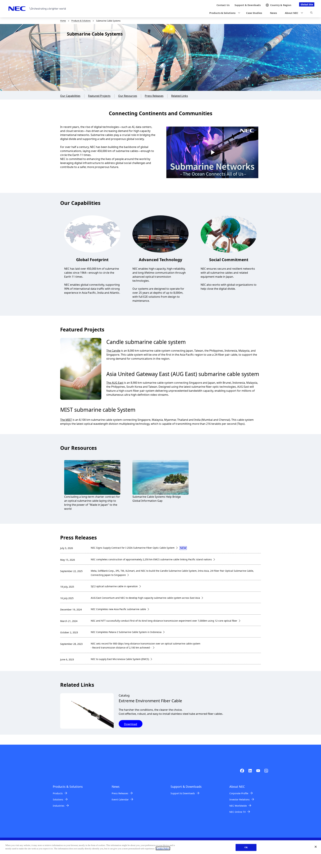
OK (246, 847)
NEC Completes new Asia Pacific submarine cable (118, 609)
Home (63, 20)
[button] (223, 13)
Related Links (179, 96)
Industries (58, 805)
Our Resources (127, 96)
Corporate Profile (238, 793)
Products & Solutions (81, 20)
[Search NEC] (311, 13)
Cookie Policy (163, 848)
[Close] (315, 846)
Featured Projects (99, 96)
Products (58, 793)
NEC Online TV (237, 811)
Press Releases (154, 96)
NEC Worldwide (238, 805)
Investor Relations (239, 799)
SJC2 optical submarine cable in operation (114, 586)
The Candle (113, 350)
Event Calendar (120, 799)
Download (130, 724)
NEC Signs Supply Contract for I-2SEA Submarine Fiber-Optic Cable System (133, 547)
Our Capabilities (70, 96)
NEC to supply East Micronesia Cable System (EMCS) (120, 659)
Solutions (58, 799)
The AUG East (114, 383)
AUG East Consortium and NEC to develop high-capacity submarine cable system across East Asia (145, 597)
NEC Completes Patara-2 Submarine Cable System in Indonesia (126, 632)
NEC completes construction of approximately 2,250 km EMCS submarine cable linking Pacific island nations (151, 559)
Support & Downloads (183, 793)
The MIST (66, 420)
